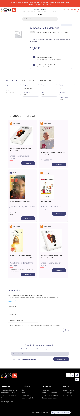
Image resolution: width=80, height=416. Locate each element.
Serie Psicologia (66, 25)
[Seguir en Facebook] (68, 375)
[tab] (11, 80)
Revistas (53, 12)
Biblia (40, 14)
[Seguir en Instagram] (77, 375)
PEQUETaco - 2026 (45, 201)
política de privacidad (29, 359)
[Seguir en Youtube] (77, 379)
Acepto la (25, 359)
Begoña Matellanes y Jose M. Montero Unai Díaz (53, 32)
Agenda (73, 9)
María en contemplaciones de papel (20, 201)
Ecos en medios (27, 80)
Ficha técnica (11, 80)
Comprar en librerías (42, 67)
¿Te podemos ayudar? (62, 413)
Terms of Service (67, 411)
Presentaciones (45, 80)
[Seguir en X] (72, 375)
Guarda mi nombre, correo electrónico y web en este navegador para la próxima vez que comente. (35, 325)
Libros (36, 9)
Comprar (28, 163)
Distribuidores (26, 395)
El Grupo (66, 9)
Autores (43, 9)
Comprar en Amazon (53, 67)
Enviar (67, 330)
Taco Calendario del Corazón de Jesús (34, 12)
